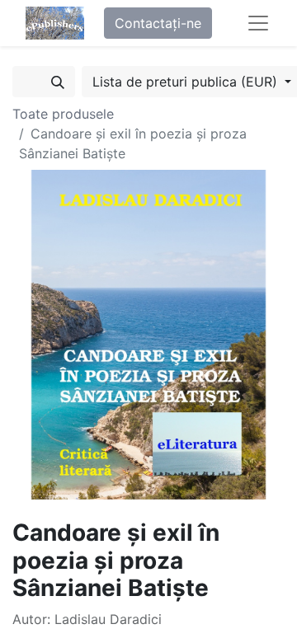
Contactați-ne (158, 23)
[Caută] (57, 81)
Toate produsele (63, 114)
